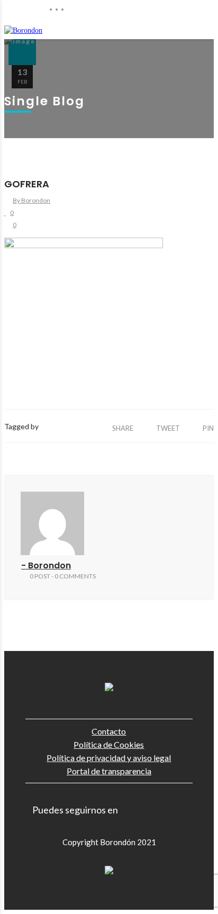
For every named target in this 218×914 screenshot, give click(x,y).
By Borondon (31, 200)
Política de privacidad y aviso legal (109, 758)
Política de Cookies (109, 744)
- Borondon (46, 565)
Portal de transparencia (109, 771)
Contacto (109, 731)
